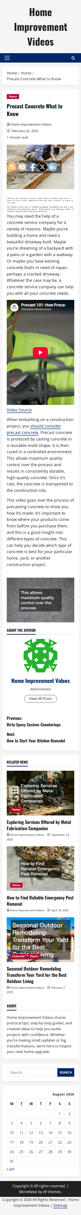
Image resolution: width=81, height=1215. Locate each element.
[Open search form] (73, 58)
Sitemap (60, 1205)
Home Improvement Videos (40, 26)
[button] (7, 58)
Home (13, 96)
